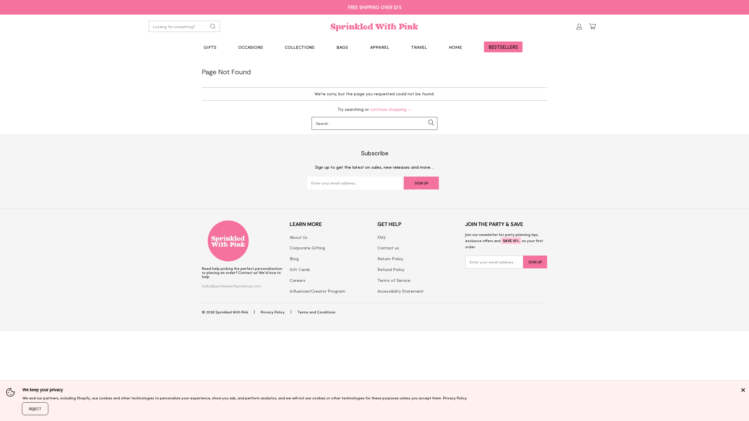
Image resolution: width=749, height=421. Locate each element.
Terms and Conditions (316, 311)
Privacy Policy (273, 311)
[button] (210, 47)
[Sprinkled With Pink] (374, 26)
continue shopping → (391, 109)
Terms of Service (393, 280)
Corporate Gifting (307, 248)
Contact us (388, 248)
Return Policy (390, 258)
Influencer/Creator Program (317, 291)
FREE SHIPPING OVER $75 (374, 7)
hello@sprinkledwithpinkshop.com (231, 285)
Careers (297, 280)
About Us (298, 237)
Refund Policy (390, 269)
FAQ (381, 237)
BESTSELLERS (503, 47)
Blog (294, 258)
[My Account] (579, 26)
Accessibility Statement (400, 291)
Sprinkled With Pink (231, 311)
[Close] (743, 390)
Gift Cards (300, 269)
